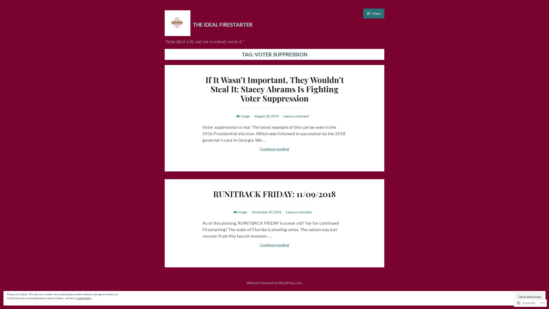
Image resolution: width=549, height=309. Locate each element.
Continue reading (245, 149)
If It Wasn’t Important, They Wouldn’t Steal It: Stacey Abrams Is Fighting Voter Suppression (274, 89)
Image (245, 116)
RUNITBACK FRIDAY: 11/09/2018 (274, 193)
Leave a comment (296, 116)
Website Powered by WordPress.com (274, 283)
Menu (376, 13)
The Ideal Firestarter (223, 24)
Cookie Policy (84, 298)
